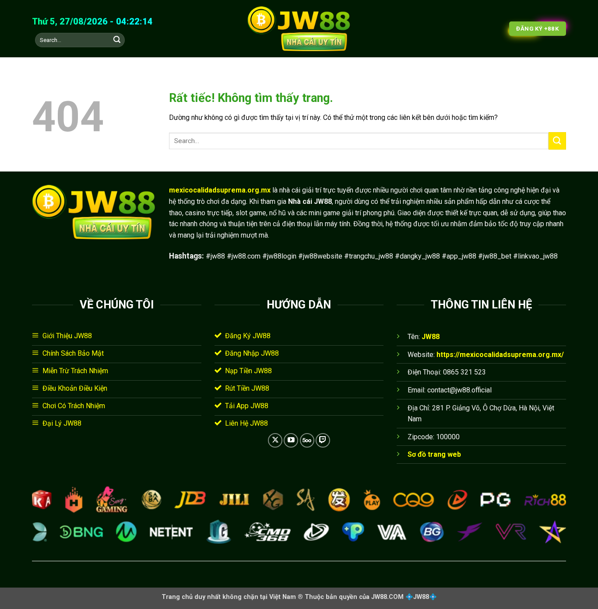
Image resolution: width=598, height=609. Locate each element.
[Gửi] (116, 40)
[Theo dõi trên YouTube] (291, 440)
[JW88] (299, 29)
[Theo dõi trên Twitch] (323, 440)
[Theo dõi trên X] (275, 440)
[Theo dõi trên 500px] (307, 440)
